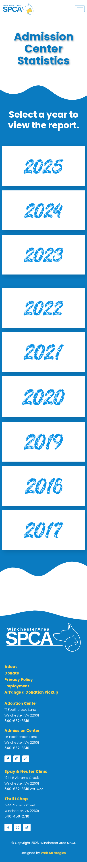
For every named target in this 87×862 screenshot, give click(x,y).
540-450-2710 (16, 816)
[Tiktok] (25, 758)
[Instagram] (16, 758)
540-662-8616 (16, 789)
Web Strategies (53, 853)
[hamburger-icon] (80, 9)
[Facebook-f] (7, 758)
